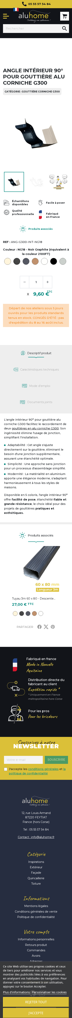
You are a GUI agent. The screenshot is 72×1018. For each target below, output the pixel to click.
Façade (36, 872)
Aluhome (34, 16)
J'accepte (36, 1013)
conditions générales (43, 769)
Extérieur (36, 867)
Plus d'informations (16, 992)
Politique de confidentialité (36, 917)
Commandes (36, 950)
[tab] (36, 353)
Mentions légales (36, 906)
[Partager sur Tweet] (46, 627)
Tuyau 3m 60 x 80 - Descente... (33, 598)
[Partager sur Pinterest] (52, 627)
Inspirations (36, 862)
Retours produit (36, 945)
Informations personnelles (36, 939)
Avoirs (36, 956)
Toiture (36, 883)
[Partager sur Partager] (39, 627)
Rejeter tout (36, 1002)
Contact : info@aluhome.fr (36, 837)
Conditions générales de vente (36, 911)
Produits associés (40, 228)
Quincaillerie (36, 878)
